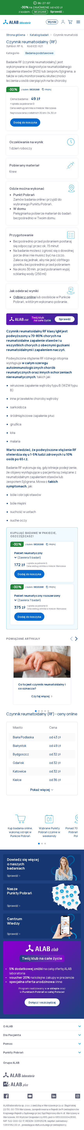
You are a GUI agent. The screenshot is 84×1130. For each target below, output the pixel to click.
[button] (33, 104)
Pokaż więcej (40, 790)
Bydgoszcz (21, 754)
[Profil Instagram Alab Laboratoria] (78, 1096)
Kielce (17, 780)
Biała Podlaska (23, 737)
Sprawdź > (14, 875)
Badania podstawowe (39, 53)
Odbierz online (24, 297)
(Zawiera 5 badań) (29, 557)
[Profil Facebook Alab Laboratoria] (6, 1096)
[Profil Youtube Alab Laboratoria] (30, 1096)
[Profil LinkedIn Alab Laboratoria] (54, 1096)
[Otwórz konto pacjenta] (63, 22)
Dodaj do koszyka (25, 122)
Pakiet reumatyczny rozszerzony (37, 595)
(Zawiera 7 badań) (29, 600)
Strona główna (15, 35)
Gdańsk (18, 763)
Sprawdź (56, 11)
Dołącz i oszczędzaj (42, 1002)
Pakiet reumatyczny (28, 553)
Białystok (19, 746)
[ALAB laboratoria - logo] (16, 22)
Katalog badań (39, 35)
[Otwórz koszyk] (70, 22)
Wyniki (52, 22)
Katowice (19, 771)
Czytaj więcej (40, 696)
